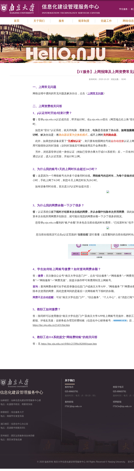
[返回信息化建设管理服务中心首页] (50, 4)
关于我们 (39, 20)
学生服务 (123, 9)
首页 (16, 20)
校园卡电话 (118, 387)
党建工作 (106, 20)
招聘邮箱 (117, 402)
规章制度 (83, 20)
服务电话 (69, 387)
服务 (61, 20)
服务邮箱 (69, 402)
